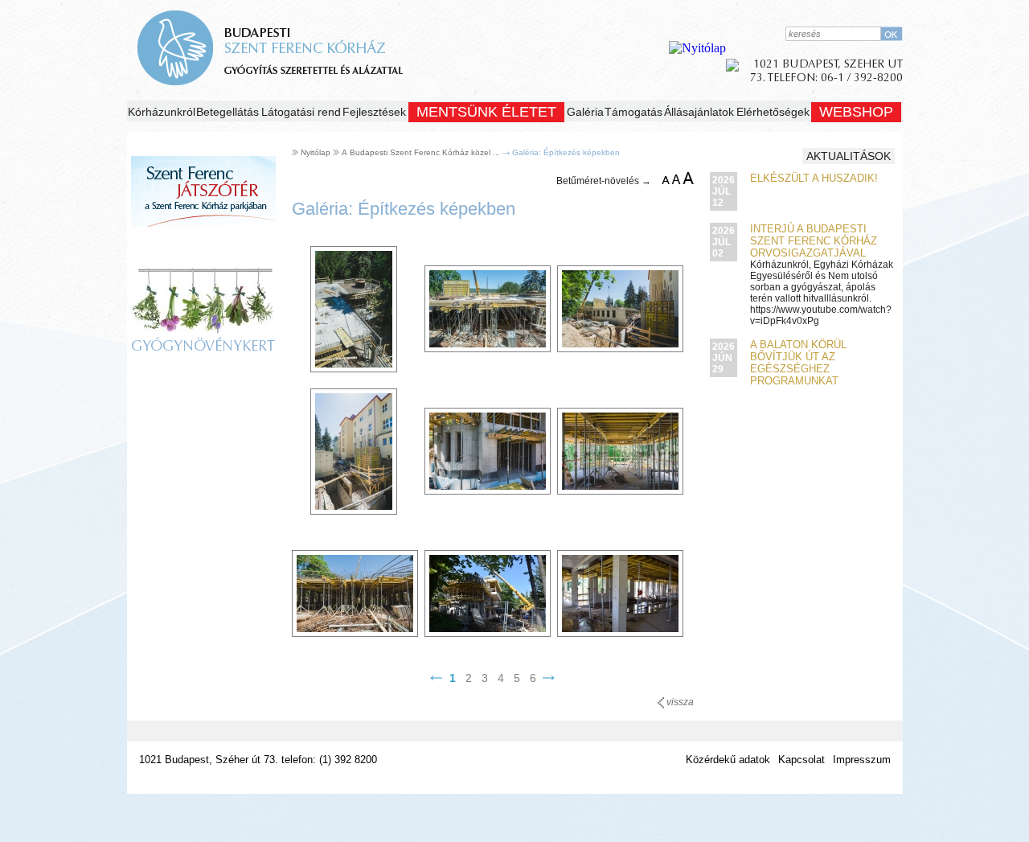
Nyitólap (315, 152)
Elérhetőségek (773, 111)
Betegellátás (227, 111)
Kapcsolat (801, 760)
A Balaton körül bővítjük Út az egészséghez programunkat (798, 363)
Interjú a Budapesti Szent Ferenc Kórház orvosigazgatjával (813, 241)
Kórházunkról (161, 111)
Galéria (585, 111)
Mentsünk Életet (486, 112)
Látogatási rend (301, 111)
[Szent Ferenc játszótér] (203, 242)
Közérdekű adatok (728, 760)
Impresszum (862, 760)
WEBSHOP (856, 112)
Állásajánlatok (699, 111)
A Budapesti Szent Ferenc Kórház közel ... (421, 152)
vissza (679, 702)
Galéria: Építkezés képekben (566, 152)
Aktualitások (848, 156)
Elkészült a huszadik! (814, 178)
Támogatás (633, 111)
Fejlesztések (374, 111)
